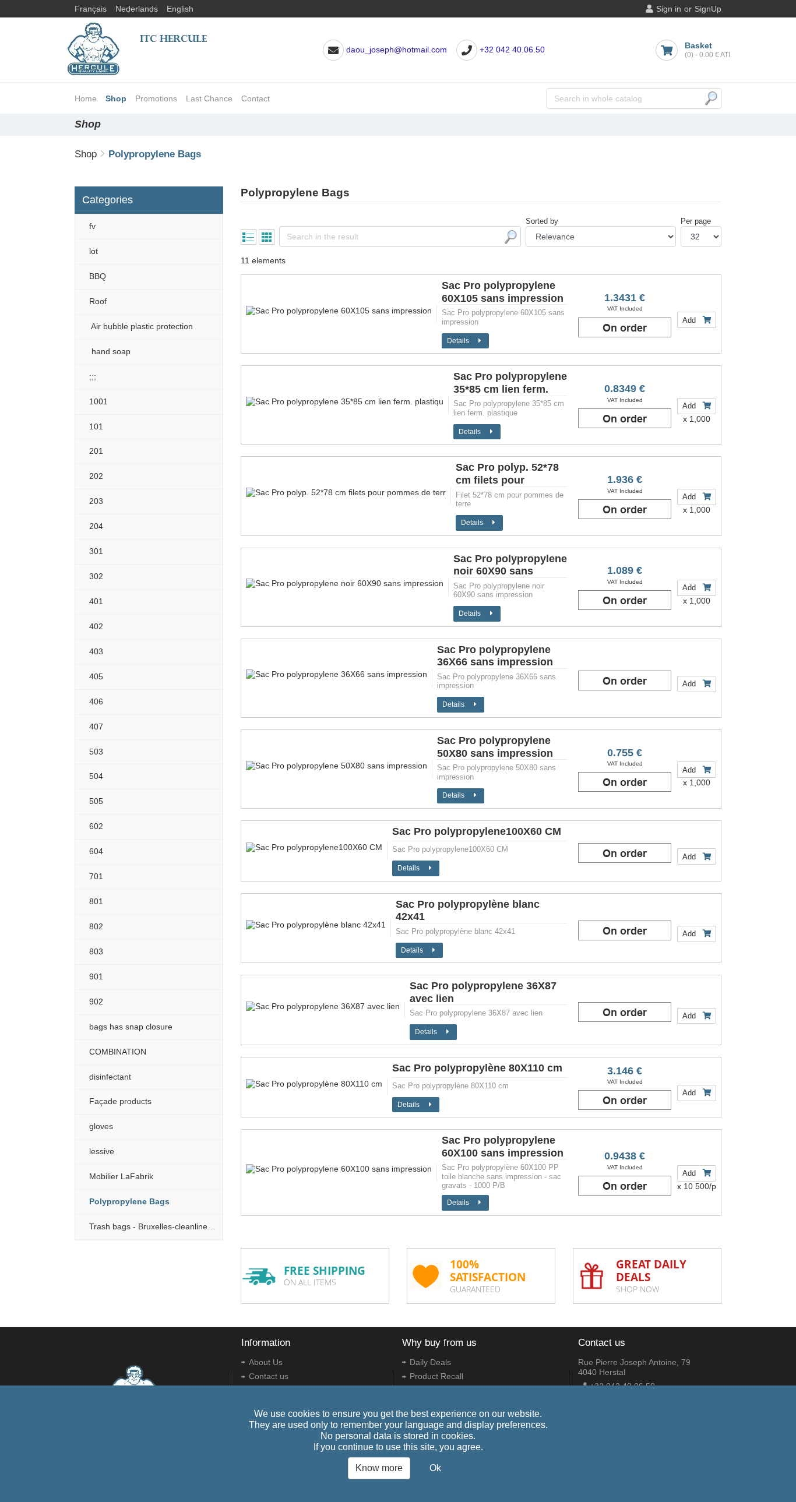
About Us (266, 1362)
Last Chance (209, 98)
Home (86, 98)
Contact (255, 98)
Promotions (156, 98)
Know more (379, 1468)
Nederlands (136, 9)
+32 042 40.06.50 (512, 49)
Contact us (268, 1376)
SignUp (708, 9)
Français (91, 9)
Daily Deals (430, 1362)
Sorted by (542, 221)
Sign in (668, 9)
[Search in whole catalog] (711, 98)
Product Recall (436, 1376)
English (180, 9)
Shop (115, 98)
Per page (696, 221)
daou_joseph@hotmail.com (396, 49)
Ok (435, 1468)
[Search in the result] (510, 237)
